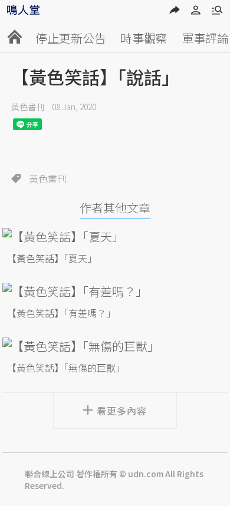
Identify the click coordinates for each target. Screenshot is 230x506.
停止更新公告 (70, 38)
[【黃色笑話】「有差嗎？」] (115, 291)
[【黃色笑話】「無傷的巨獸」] (115, 346)
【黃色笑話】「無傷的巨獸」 (66, 368)
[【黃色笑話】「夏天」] (115, 236)
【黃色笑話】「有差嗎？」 (61, 313)
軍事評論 (205, 38)
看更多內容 (122, 411)
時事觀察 (143, 38)
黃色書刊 (27, 107)
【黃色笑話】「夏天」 (52, 258)
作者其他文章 (115, 207)
